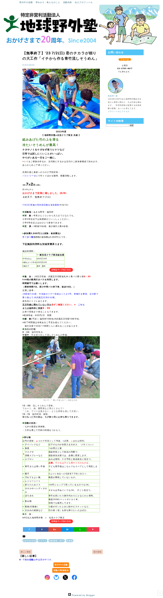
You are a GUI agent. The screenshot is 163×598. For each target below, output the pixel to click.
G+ (54, 529)
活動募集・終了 (56, 540)
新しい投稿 (26, 552)
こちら (81, 304)
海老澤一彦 (113, 96)
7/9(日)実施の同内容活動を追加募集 (40, 205)
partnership (29, 540)
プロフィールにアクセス (119, 111)
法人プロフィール (84, 2)
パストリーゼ (29, 175)
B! (67, 529)
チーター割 (28, 237)
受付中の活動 (26, 2)
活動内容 (68, 2)
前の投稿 (97, 552)
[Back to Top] (159, 594)
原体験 (69, 540)
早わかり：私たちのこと (48, 2)
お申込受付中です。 (36, 559)
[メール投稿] (23, 537)
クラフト (42, 540)
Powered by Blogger (83, 595)
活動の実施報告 (61, 570)
